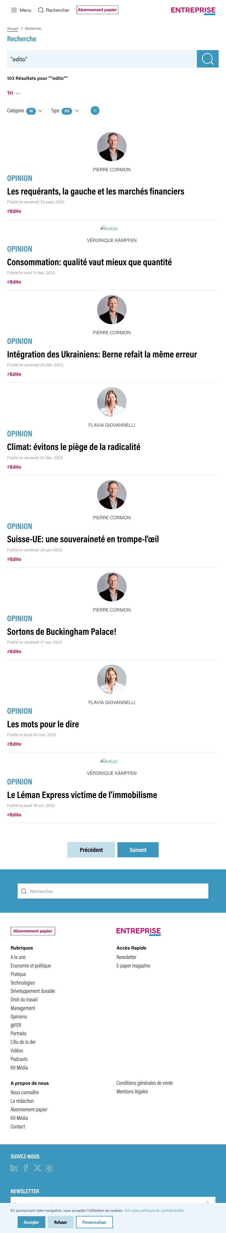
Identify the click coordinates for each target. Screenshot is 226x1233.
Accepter (31, 1222)
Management (23, 1007)
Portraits (18, 1033)
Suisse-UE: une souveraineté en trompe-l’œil (83, 538)
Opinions (19, 1016)
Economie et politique (31, 965)
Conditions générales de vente (145, 1082)
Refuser (60, 1222)
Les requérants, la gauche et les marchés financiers (95, 190)
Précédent (91, 849)
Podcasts (19, 1058)
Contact (18, 1126)
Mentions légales (132, 1091)
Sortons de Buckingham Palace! (61, 631)
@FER (16, 1025)
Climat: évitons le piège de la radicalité (73, 446)
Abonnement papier (97, 10)
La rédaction (22, 1100)
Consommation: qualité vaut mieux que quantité (89, 261)
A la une (18, 956)
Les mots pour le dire (43, 723)
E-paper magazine (133, 965)
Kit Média (19, 1067)
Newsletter (127, 956)
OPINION (19, 178)
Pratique (18, 974)
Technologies (23, 982)
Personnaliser (94, 1222)
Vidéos (17, 1050)
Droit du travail (24, 999)
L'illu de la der (23, 1041)
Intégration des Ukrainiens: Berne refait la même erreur (102, 353)
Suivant (137, 849)
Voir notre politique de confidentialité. (154, 1210)
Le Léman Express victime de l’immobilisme (82, 794)
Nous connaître (25, 1092)
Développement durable (33, 990)
